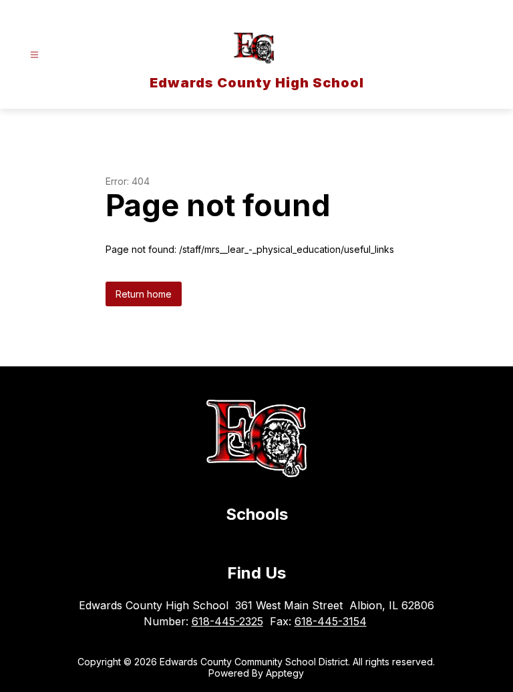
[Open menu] (34, 55)
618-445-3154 (331, 621)
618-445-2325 (227, 621)
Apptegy (285, 673)
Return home (144, 294)
